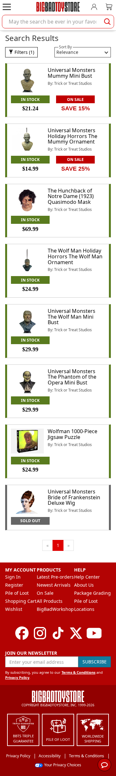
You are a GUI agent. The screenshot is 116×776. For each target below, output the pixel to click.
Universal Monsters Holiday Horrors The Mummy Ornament (72, 136)
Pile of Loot (17, 593)
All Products (50, 601)
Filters (23, 52)
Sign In (13, 577)
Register (14, 585)
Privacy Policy (17, 677)
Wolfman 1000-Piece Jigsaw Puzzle (72, 434)
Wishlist (13, 609)
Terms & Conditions (78, 672)
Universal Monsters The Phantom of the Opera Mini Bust (72, 377)
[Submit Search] (107, 21)
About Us (84, 585)
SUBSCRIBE (94, 662)
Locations (84, 609)
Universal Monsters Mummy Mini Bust (71, 72)
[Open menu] (7, 7)
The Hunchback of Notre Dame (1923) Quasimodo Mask (71, 196)
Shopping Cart (20, 601)
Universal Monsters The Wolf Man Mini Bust (71, 316)
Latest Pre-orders (55, 577)
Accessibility (50, 756)
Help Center (87, 577)
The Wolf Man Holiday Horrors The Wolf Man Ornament (75, 256)
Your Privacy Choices (62, 765)
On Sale (45, 593)
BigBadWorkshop (55, 609)
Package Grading (92, 593)
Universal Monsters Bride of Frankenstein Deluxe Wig (74, 497)
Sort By (65, 47)
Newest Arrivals (54, 585)
